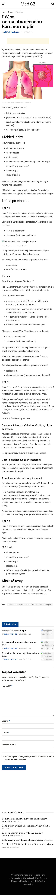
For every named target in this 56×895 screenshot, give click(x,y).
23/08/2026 (15, 847)
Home (4, 12)
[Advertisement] (28, 41)
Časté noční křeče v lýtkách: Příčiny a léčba (22, 840)
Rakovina (19, 12)
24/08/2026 (49, 840)
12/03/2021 (23, 634)
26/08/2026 (18, 821)
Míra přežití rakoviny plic (14, 630)
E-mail (6, 732)
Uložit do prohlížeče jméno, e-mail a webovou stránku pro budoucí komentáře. (29, 758)
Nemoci (11, 12)
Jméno (6, 721)
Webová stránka (9, 745)
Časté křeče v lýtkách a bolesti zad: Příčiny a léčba (25, 826)
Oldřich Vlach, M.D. (12, 32)
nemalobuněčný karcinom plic (38, 604)
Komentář (7, 686)
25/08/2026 (7, 829)
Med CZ (28, 4)
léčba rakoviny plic (15, 604)
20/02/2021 (28, 32)
